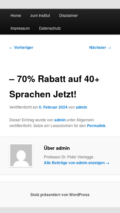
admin (81, 107)
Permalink (96, 125)
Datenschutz (50, 28)
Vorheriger (21, 47)
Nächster (100, 47)
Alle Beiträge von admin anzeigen (76, 162)
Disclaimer (68, 15)
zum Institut (40, 15)
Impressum (20, 28)
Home (16, 15)
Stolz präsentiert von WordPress (60, 194)
